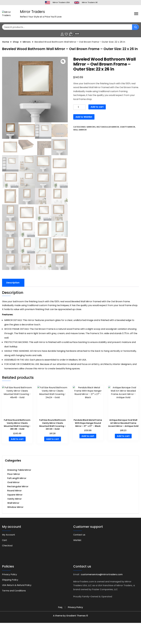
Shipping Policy (10, 579)
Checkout (7, 545)
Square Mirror (14, 494)
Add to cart (97, 106)
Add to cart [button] (17, 439)
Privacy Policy (9, 574)
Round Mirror (14, 490)
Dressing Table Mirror (19, 470)
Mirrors (91, 126)
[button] (63, 61)
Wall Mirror (80, 129)
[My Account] (62, 33)
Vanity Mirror (127, 126)
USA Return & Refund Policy (16, 585)
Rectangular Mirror (108, 126)
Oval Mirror (13, 482)
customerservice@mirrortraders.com (102, 574)
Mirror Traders (32, 11)
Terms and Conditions (14, 590)
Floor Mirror (13, 474)
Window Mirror (15, 507)
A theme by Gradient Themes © (70, 615)
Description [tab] (12, 282)
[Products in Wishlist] (66, 33)
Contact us (79, 534)
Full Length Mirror (16, 478)
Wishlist (77, 540)
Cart (4, 540)
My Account (8, 534)
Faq (60, 607)
